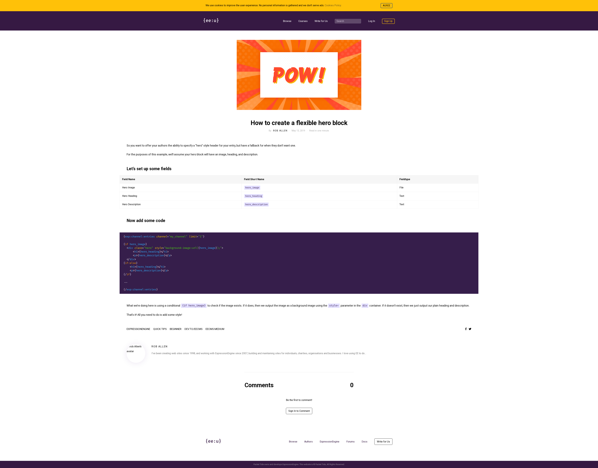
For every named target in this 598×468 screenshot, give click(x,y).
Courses (303, 21)
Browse (287, 21)
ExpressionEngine (138, 329)
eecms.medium (215, 329)
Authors (308, 441)
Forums (350, 441)
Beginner (175, 329)
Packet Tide (321, 464)
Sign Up (388, 21)
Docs (364, 441)
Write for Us (321, 21)
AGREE (386, 5)
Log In (371, 21)
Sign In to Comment (299, 410)
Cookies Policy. (333, 5)
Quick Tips (160, 329)
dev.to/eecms (193, 329)
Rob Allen (280, 130)
